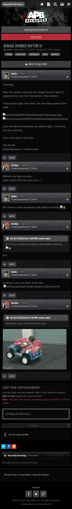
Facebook (28, 494)
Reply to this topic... (20, 413)
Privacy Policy (11, 474)
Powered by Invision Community (36, 504)
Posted (24, 77)
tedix (9, 49)
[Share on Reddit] (14, 446)
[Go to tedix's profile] (6, 75)
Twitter (36, 494)
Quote (12, 157)
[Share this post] (67, 77)
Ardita (14, 165)
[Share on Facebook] (8, 446)
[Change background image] (62, 4)
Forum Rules (25, 474)
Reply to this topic (38, 64)
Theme (35, 487)
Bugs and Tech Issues (48, 49)
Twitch (43, 494)
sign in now (8, 396)
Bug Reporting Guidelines (36, 29)
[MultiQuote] (4, 157)
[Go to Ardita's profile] (6, 166)
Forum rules (36, 37)
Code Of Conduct (40, 474)
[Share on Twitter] (3, 446)
